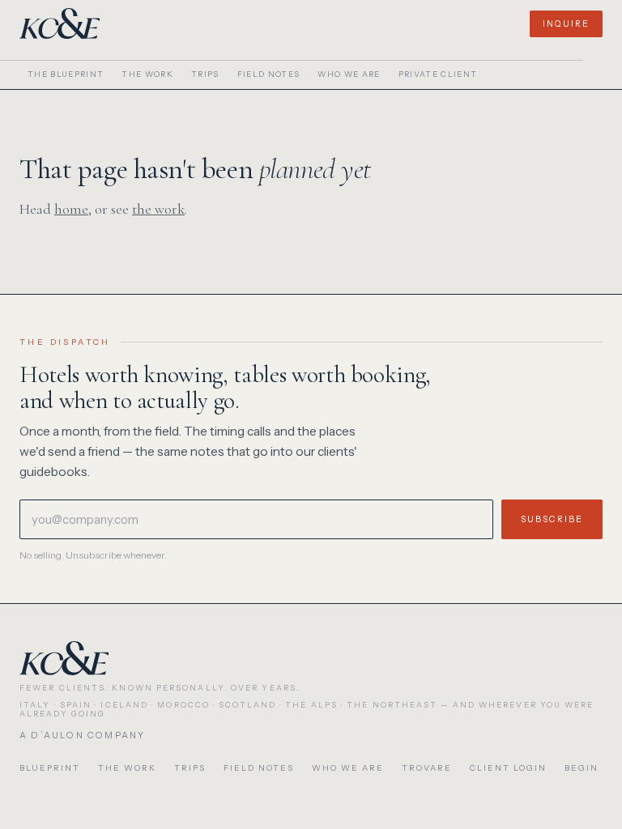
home (71, 209)
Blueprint (49, 768)
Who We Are (348, 74)
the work (158, 209)
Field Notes (268, 74)
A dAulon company (82, 735)
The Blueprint (66, 74)
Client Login (508, 768)
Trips (205, 74)
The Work (147, 74)
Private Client (438, 74)
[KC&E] (59, 23)
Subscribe (552, 519)
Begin (581, 768)
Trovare (427, 768)
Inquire (566, 24)
